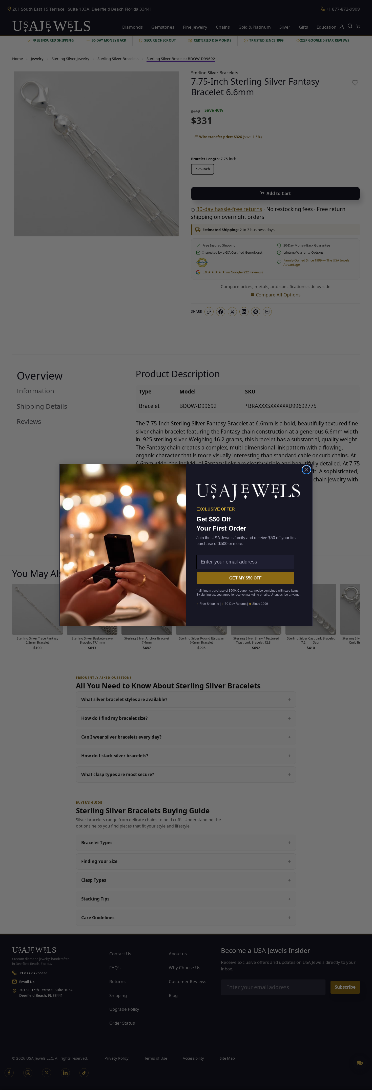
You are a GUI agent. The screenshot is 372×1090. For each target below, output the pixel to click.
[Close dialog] (306, 470)
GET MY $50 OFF (245, 578)
